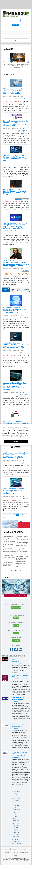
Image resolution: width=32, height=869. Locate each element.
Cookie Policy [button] (21, 435)
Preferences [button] (26, 436)
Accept (16, 441)
